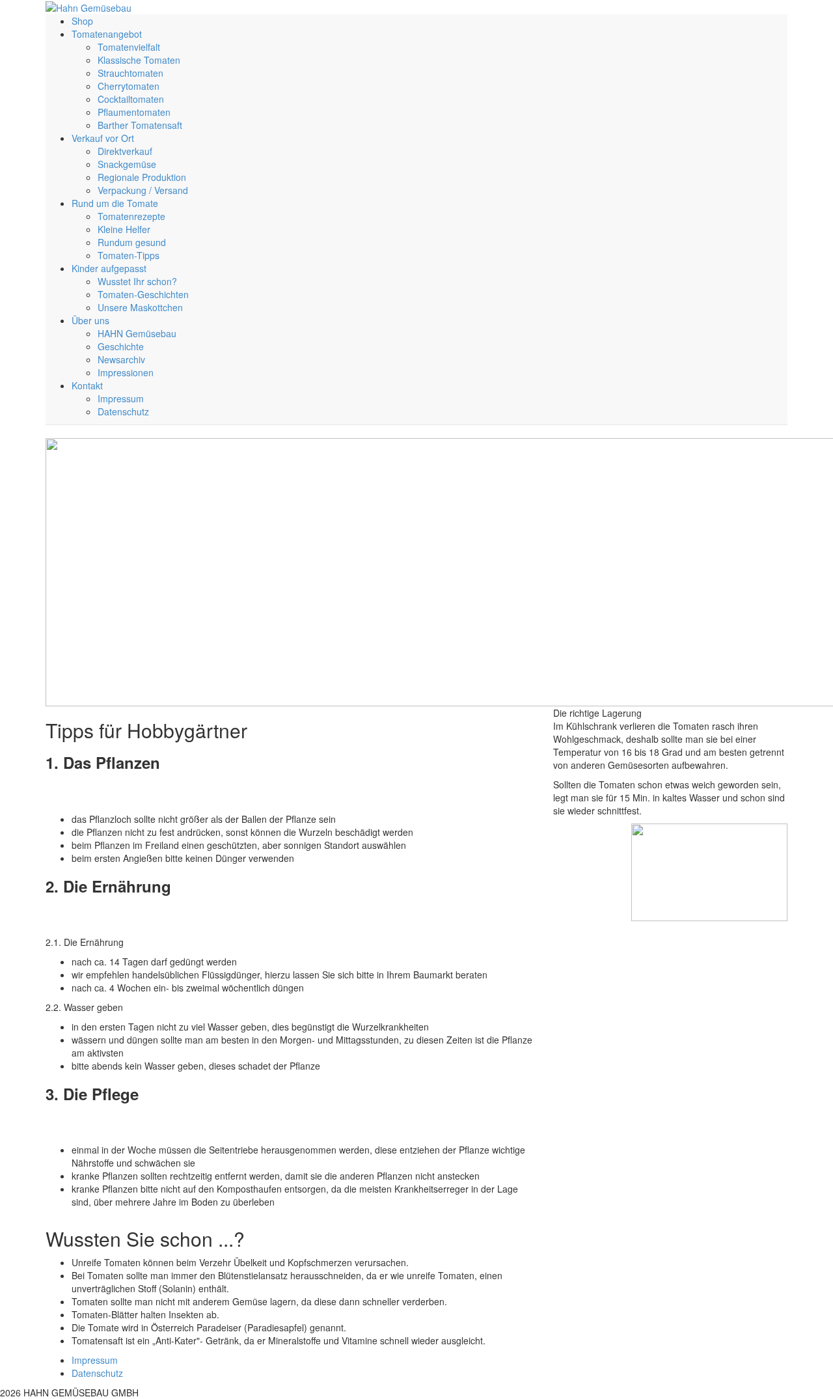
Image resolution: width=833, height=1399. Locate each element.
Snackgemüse (127, 164)
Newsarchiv (121, 359)
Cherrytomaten (128, 85)
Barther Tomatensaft (140, 125)
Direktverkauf (125, 151)
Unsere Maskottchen (140, 307)
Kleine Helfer (124, 229)
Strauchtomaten (130, 72)
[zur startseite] (88, 6)
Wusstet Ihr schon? (137, 281)
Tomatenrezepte (131, 216)
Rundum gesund (132, 242)
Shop (82, 20)
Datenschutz (123, 411)
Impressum (121, 398)
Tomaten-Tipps (128, 255)
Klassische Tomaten (139, 59)
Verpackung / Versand (143, 190)
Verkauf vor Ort (103, 138)
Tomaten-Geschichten (143, 294)
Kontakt (87, 385)
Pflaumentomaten (134, 111)
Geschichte (121, 346)
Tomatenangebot (107, 33)
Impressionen (126, 372)
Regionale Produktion (142, 177)
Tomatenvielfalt (129, 46)
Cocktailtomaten (131, 98)
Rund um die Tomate (115, 203)
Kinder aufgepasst (109, 268)
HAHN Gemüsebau (137, 333)
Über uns (90, 320)
